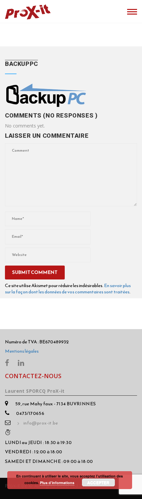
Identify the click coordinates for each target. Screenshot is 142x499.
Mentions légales (22, 351)
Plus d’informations (57, 482)
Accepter (98, 482)
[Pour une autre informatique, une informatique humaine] (28, 10)
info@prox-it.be (40, 423)
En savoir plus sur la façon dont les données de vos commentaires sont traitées (68, 288)
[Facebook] (7, 363)
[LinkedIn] (21, 363)
